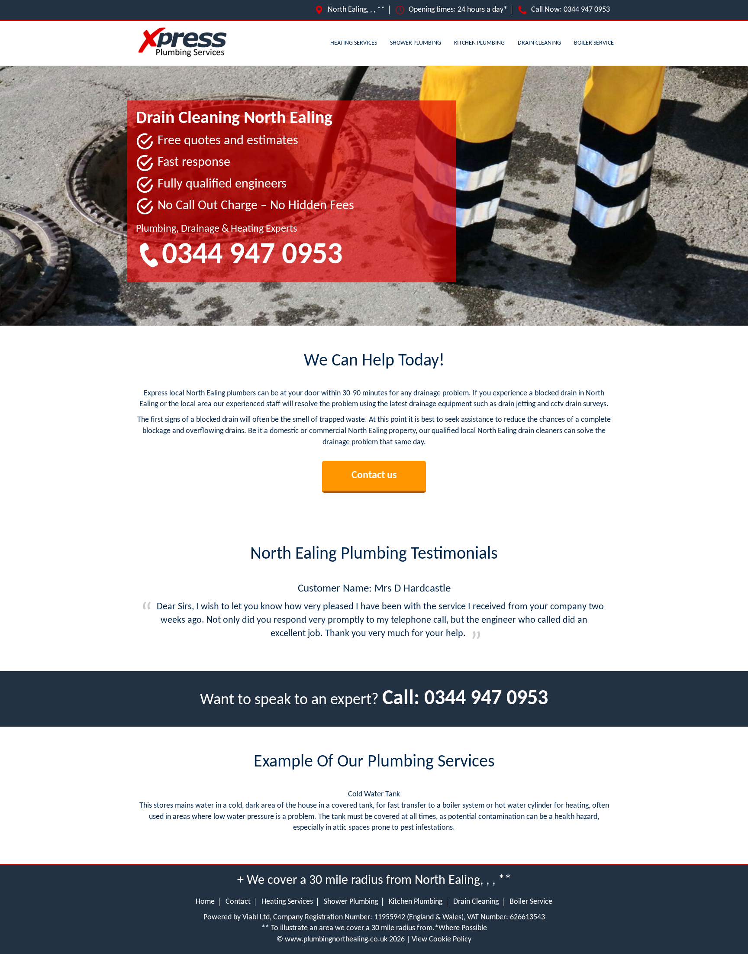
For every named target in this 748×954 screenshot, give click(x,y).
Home (205, 902)
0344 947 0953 (587, 10)
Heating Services (353, 43)
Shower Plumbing (415, 43)
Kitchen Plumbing (479, 43)
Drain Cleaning (539, 43)
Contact (238, 902)
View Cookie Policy (441, 939)
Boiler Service (594, 43)
